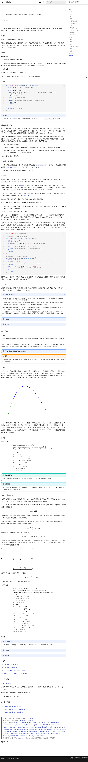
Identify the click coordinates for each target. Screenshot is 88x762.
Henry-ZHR (26, 727)
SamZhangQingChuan (21, 729)
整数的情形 (7, 484)
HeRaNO (48, 731)
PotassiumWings (9, 729)
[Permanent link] (9, 20)
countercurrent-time (9, 725)
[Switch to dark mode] (43, 2)
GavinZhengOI (18, 731)
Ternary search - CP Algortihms (13, 712)
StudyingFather (30, 722)
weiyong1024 (39, 729)
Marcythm (34, 733)
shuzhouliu (6, 736)
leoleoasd (22, 733)
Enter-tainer (20, 725)
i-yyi (59, 731)
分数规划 (8, 683)
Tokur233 (22, 736)
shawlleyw (56, 733)
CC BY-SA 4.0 (21, 738)
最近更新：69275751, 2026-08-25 (78, 758)
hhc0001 (54, 731)
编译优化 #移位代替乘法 (11, 119)
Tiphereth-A (28, 725)
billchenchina (54, 729)
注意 (6, 356)
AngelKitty (35, 725)
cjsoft (52, 725)
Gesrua (26, 731)
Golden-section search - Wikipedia (15, 709)
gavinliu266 (10, 731)
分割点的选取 (8, 475)
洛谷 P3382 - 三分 (9, 641)
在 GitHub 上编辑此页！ (27, 720)
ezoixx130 (12, 727)
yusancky (51, 722)
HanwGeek (42, 731)
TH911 (17, 736)
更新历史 (31, 718)
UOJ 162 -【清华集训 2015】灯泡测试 (15, 670)
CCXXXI (47, 725)
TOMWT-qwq (29, 736)
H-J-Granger (21, 722)
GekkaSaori (19, 727)
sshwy (45, 722)
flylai (4, 731)
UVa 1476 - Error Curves (11, 664)
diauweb (57, 725)
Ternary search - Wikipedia (12, 706)
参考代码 (7, 324)
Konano (33, 727)
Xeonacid (47, 729)
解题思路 (7, 319)
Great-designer (33, 731)
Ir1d (15, 722)
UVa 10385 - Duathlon (10, 667)
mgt (55, 727)
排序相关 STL (21, 185)
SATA (28, 738)
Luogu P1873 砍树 (9, 294)
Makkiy (51, 727)
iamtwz (63, 731)
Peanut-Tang (41, 733)
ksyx (37, 727)
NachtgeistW (39, 722)
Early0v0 (5, 727)
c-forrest (57, 722)
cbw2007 (42, 725)
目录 (70, 9)
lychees (27, 733)
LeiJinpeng (14, 733)
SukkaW (12, 736)
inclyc (4, 733)
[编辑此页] (65, 10)
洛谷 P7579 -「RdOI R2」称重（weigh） (16, 673)
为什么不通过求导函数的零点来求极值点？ (15, 351)
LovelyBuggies (43, 727)
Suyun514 (32, 729)
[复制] (64, 86)
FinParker (62, 729)
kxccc (9, 733)
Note (6, 115)
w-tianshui (37, 736)
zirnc (42, 736)
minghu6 (59, 727)
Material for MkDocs (12, 760)
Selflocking (49, 733)
